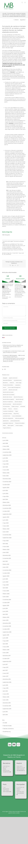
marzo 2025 (6, 469)
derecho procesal (7, 404)
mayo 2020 (6, 585)
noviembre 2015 (7, 705)
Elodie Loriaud (15, 406)
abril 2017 (5, 670)
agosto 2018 (6, 635)
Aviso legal (5, 811)
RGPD (4, 425)
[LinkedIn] (2, 369)
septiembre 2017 (7, 661)
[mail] (18, 744)
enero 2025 (6, 475)
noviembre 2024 (7, 481)
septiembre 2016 (7, 682)
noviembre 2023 (7, 508)
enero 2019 (5, 620)
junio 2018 (5, 638)
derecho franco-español (8, 399)
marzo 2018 (6, 646)
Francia (10, 408)
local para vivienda (7, 413)
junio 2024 (5, 493)
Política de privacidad (14, 811)
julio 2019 (5, 608)
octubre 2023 (6, 511)
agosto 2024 (6, 487)
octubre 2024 (6, 484)
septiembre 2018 (7, 632)
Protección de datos (19, 423)
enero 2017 (5, 676)
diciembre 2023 (7, 505)
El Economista (6, 406)
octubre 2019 (6, 602)
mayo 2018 (5, 641)
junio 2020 (5, 582)
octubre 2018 (6, 629)
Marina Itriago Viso (7, 232)
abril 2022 (5, 543)
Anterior (17, 19)
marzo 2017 (6, 673)
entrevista (22, 406)
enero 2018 (5, 652)
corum (4, 387)
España (4, 408)
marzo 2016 (6, 694)
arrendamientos (17, 380)
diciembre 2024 (7, 478)
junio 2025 (5, 461)
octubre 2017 (6, 658)
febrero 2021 (6, 564)
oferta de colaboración (8, 418)
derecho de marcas (7, 397)
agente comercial (13, 377)
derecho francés (19, 399)
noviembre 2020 (7, 570)
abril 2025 (5, 467)
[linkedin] (9, 744)
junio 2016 (5, 685)
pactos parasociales (15, 420)
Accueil (4, 13)
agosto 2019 (6, 605)
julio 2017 (5, 664)
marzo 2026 (6, 446)
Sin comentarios (7, 254)
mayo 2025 (6, 464)
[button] (3, 287)
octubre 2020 (6, 573)
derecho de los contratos (8, 394)
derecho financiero (18, 397)
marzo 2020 (6, 590)
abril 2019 (5, 614)
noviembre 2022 (7, 534)
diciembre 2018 (7, 623)
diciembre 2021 (7, 555)
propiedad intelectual (8, 423)
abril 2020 (5, 587)
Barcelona (5, 382)
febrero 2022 (6, 549)
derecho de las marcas (8, 392)
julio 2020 (5, 579)
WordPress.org (7, 731)
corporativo (17, 385)
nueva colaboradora (16, 416)
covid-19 (5, 389)
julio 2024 (5, 490)
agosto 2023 (6, 517)
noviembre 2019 (7, 599)
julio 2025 (5, 458)
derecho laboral (18, 401)
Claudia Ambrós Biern (8, 385)
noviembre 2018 (7, 626)
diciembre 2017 (7, 655)
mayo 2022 (6, 540)
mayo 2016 (5, 688)
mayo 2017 (5, 667)
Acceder (5, 722)
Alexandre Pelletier (7, 380)
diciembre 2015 (7, 702)
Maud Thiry (16, 413)
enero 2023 (6, 531)
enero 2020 (6, 596)
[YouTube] (5, 369)
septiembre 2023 (7, 514)
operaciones (6, 420)
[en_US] (2, 338)
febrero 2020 (6, 593)
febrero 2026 (6, 449)
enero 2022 (6, 552)
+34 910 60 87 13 (21, 770)
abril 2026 (5, 443)
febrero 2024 (6, 502)
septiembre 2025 (7, 455)
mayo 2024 (6, 496)
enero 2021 (5, 567)
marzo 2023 (6, 526)
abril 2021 (5, 561)
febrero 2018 (6, 649)
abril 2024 (5, 499)
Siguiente (22, 19)
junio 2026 (5, 440)
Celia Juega (18, 382)
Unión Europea (19, 425)
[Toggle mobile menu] (25, 2)
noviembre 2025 (7, 452)
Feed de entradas (7, 725)
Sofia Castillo (11, 425)
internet (15, 408)
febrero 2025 (6, 472)
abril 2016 (5, 691)
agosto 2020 (6, 576)
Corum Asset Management (14, 387)
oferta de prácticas (19, 418)
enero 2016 (5, 700)
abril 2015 (5, 714)
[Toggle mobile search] (22, 2)
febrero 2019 (6, 617)
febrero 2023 (6, 529)
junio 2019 (5, 611)
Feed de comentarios (8, 728)
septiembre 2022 (7, 537)
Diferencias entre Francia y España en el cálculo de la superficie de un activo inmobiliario (13, 347)
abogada (5, 377)
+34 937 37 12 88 (7, 772)
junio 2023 (5, 520)
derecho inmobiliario (8, 401)
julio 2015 (5, 711)
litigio (16, 411)
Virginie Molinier (7, 427)
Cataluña (12, 382)
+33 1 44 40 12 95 (7, 791)
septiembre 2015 (7, 708)
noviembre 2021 (7, 558)
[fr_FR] (3, 338)
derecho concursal (13, 389)
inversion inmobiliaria (8, 411)
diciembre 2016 (7, 679)
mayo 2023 (6, 523)
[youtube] (14, 744)
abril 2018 (5, 643)
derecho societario (17, 404)
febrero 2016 (6, 697)
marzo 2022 (6, 546)
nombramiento (6, 416)
